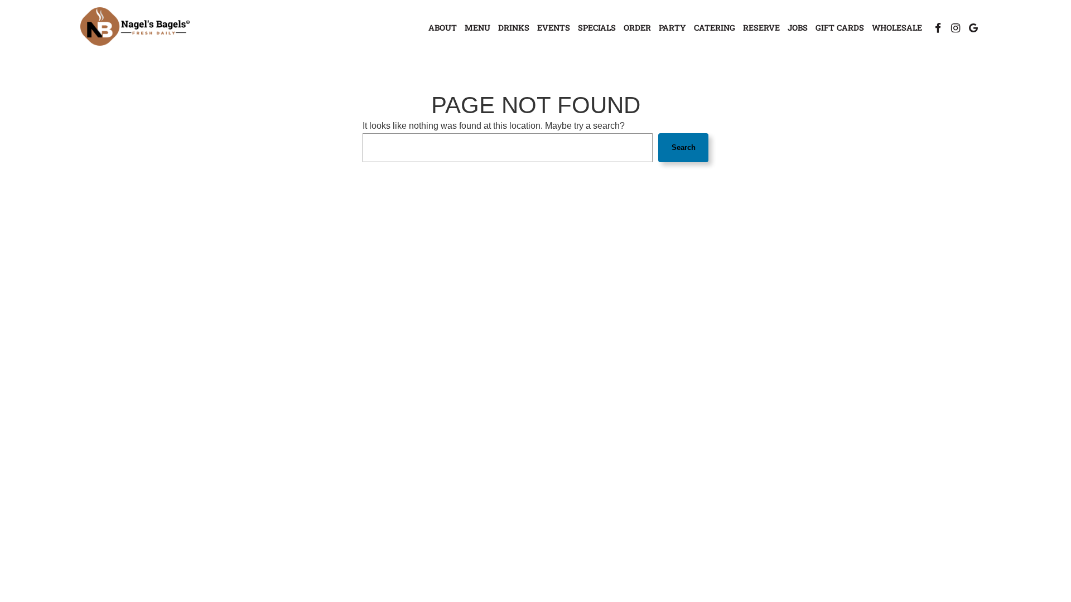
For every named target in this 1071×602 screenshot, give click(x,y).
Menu (477, 27)
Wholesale (897, 27)
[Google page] (973, 28)
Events (553, 27)
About (442, 27)
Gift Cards (840, 27)
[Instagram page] (955, 28)
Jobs (798, 27)
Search (684, 147)
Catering (714, 27)
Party (672, 27)
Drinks (513, 27)
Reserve (761, 27)
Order (637, 27)
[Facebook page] (938, 28)
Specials (597, 27)
